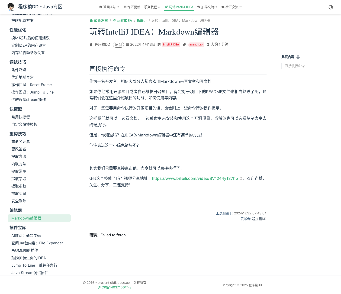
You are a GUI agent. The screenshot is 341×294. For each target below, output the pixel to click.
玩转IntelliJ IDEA (181, 7)
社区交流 (234, 7)
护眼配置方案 (22, 20)
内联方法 (18, 164)
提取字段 (18, 178)
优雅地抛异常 (22, 77)
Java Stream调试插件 (29, 272)
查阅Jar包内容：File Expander (37, 243)
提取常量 (18, 171)
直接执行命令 (295, 66)
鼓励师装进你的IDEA (28, 257)
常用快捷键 (20, 117)
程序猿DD (102, 44)
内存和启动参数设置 (28, 52)
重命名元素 (20, 141)
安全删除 (18, 201)
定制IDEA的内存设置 (28, 45)
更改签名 (18, 149)
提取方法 (18, 156)
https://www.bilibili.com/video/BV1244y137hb (197, 178)
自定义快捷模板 (24, 124)
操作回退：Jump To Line (32, 92)
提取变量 (18, 193)
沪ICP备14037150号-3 (114, 287)
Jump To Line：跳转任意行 (34, 265)
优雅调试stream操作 (28, 99)
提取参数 (18, 186)
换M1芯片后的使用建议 (30, 38)
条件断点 (18, 70)
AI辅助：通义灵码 (26, 235)
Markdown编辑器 (26, 218)
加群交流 (210, 7)
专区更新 (133, 7)
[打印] (298, 57)
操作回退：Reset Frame (31, 84)
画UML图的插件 (24, 250)
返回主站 (112, 7)
